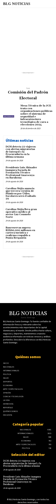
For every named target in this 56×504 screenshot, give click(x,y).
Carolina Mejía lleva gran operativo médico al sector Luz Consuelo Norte (21, 213)
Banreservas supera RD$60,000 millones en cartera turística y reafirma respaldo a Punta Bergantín (20, 232)
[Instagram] (36, 348)
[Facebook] (25, 348)
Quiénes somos (28, 356)
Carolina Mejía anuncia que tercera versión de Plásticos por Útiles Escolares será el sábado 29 (21, 193)
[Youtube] (31, 348)
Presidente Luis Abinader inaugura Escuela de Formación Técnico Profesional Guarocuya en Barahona (21, 172)
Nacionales (9, 116)
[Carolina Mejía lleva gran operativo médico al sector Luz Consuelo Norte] (44, 213)
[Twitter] (20, 348)
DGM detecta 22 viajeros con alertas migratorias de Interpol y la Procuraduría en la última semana (21, 151)
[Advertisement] (28, 37)
